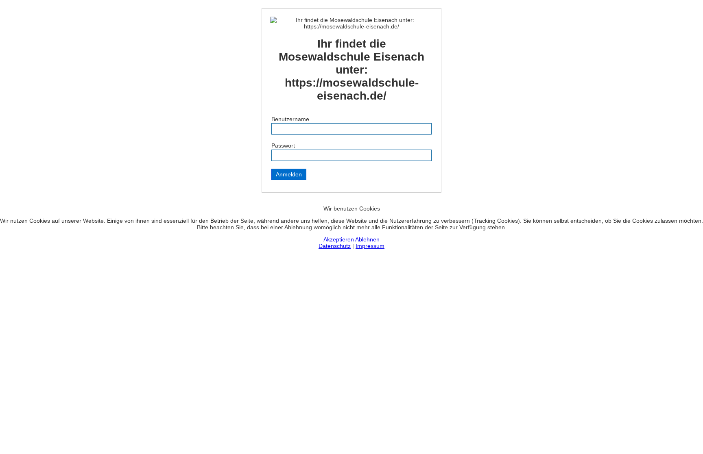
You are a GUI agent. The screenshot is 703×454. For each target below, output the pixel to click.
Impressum (370, 246)
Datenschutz (335, 246)
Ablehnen (367, 239)
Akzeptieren (338, 239)
